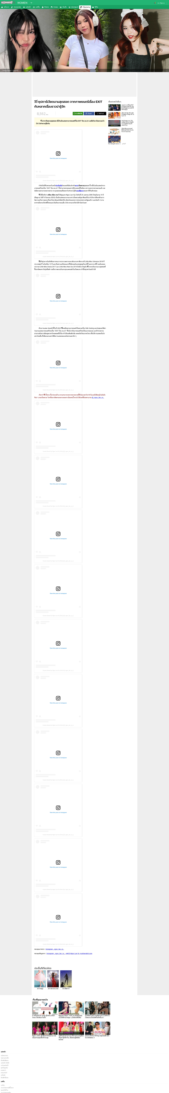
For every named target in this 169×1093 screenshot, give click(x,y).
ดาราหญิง (40, 988)
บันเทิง (64, 7)
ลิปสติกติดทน (4, 1060)
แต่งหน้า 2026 (5, 1063)
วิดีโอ (96, 7)
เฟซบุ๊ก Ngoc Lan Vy (72, 953)
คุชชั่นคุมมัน (4, 1068)
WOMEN (22, 3)
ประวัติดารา (80, 191)
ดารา (76, 185)
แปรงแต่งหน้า (5, 1065)
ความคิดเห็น (79, 113)
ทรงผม (55, 7)
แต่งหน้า (28, 7)
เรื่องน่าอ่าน (86, 7)
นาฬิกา (3, 1085)
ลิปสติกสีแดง (4, 1077)
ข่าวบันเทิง (59, 185)
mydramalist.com (86, 953)
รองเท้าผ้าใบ (4, 1090)
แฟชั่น (38, 7)
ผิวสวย (46, 7)
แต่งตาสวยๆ (4, 1055)
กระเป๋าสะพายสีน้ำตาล (7, 1088)
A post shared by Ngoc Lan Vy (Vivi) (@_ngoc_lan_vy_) (58, 180)
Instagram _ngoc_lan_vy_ (55, 949)
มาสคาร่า (3, 1070)
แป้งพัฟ (3, 1075)
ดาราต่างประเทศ (53, 988)
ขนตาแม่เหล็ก (5, 1058)
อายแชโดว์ (4, 1073)
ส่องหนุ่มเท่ (74, 7)
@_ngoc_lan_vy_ (98, 397)
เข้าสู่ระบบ (162, 3)
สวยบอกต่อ (17, 7)
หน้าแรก (6, 7)
